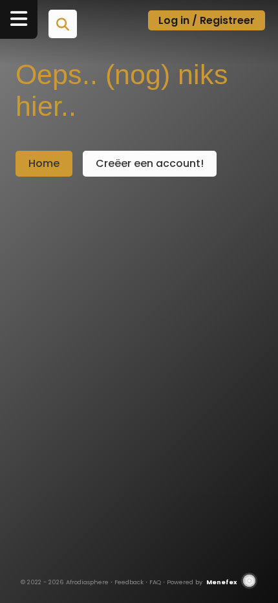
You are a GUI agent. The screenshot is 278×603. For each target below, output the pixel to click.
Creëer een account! (150, 163)
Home (43, 163)
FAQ (155, 582)
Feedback (129, 582)
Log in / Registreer (206, 20)
